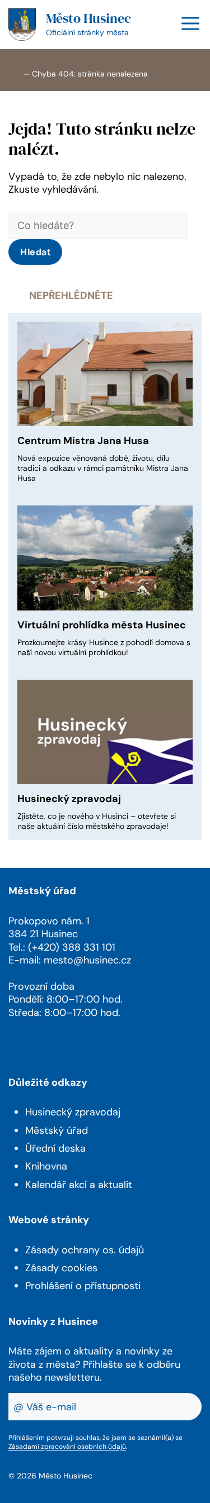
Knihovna (46, 1166)
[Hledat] (35, 252)
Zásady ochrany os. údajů (84, 1250)
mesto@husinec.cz (87, 960)
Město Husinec (88, 18)
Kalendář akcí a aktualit (78, 1184)
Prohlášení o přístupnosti (83, 1285)
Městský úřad (56, 1130)
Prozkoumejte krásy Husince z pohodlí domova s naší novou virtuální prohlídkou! (103, 647)
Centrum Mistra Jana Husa (83, 440)
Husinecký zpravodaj (69, 798)
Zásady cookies (61, 1268)
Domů (14, 72)
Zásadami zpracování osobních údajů (67, 1446)
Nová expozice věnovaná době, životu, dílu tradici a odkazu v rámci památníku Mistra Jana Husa (102, 468)
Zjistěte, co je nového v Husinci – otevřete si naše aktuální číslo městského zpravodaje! (96, 821)
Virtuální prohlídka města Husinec (101, 625)
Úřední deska (55, 1148)
